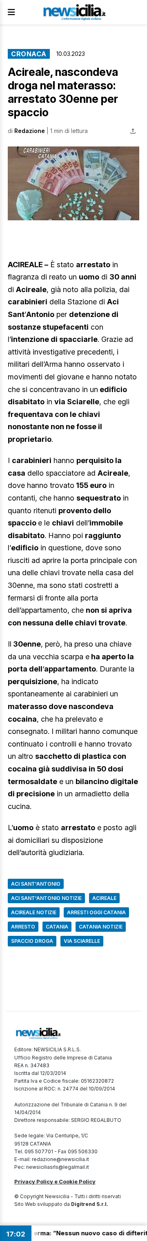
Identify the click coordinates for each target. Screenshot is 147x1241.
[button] (73, 183)
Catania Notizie (100, 927)
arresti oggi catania (96, 912)
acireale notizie (33, 912)
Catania (57, 927)
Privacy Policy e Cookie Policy (55, 1181)
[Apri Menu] (11, 12)
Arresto (23, 927)
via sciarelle (82, 941)
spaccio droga (32, 941)
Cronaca (29, 54)
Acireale (104, 898)
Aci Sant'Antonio (35, 884)
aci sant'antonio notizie (46, 898)
